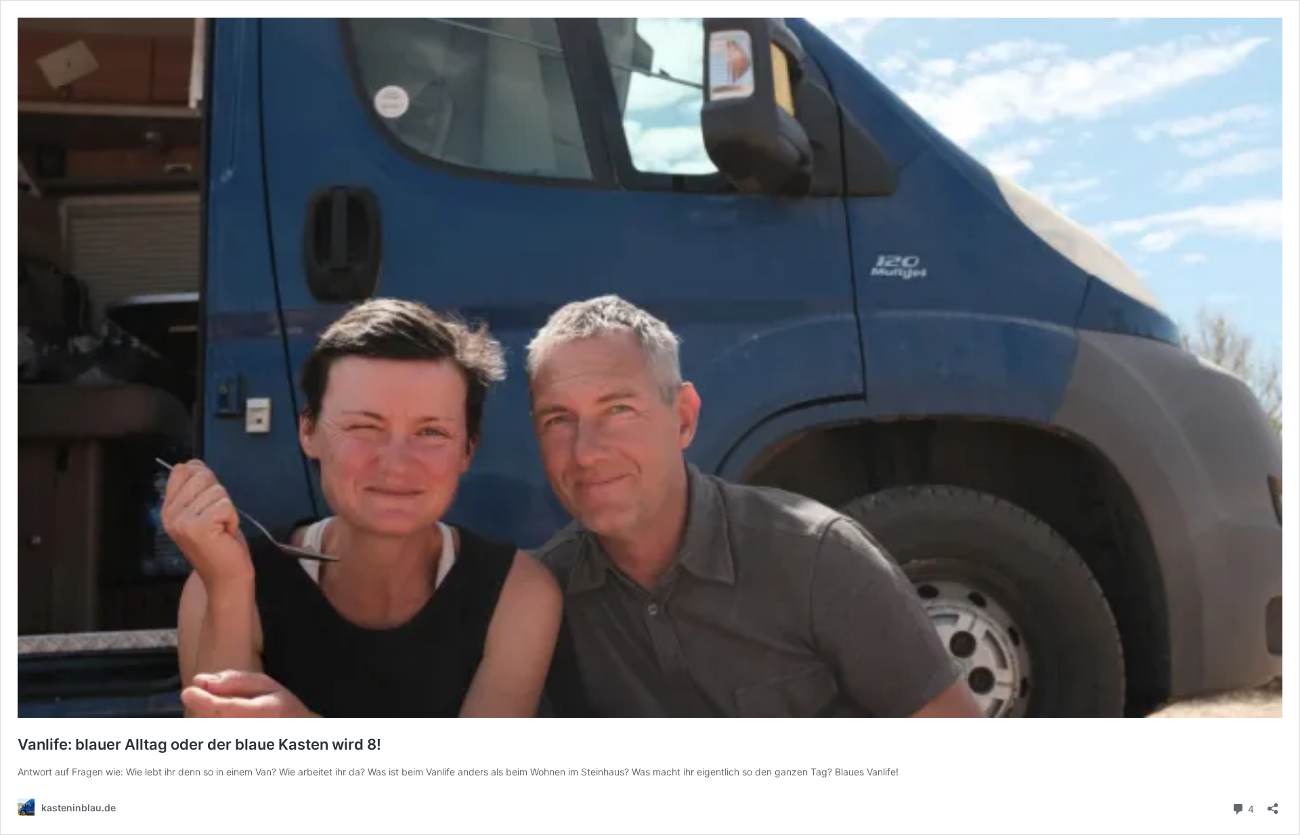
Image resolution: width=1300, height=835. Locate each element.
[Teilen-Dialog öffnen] (1272, 804)
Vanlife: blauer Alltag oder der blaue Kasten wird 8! (199, 744)
